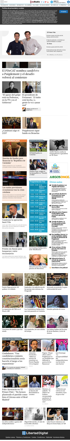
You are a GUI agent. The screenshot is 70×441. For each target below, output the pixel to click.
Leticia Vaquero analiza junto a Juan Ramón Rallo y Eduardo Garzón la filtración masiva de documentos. (59, 188)
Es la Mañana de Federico (42, 186)
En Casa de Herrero (35, 107)
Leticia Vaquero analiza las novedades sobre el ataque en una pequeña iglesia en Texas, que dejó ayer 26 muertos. (60, 198)
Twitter (44, 2)
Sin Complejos (54, 5)
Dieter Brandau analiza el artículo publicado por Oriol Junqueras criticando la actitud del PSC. (59, 262)
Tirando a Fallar (35, 99)
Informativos (20, 5)
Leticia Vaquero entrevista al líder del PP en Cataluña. (59, 207)
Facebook (42, 2)
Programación (4, 5)
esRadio (35, 1)
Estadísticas (41, 437)
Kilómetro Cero (42, 191)
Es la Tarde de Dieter (36, 56)
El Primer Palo (62, 5)
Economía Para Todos (36, 89)
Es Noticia (42, 194)
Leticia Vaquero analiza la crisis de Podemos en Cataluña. (59, 215)
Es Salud (36, 60)
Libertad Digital (35, 433)
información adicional (37, 20)
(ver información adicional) (18, 18)
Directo (60, 2)
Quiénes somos (10, 437)
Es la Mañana (28, 5)
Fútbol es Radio (24, 43)
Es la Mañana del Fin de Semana (36, 85)
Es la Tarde (35, 5)
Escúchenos (12, 5)
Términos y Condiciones (23, 437)
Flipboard (46, 2)
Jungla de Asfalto (36, 81)
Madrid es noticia (42, 197)
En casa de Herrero (45, 5)
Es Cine (35, 67)
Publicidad (49, 437)
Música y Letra (35, 96)
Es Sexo (49, 43)
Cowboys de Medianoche (35, 64)
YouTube (48, 2)
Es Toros (36, 103)
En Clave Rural (36, 74)
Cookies (34, 437)
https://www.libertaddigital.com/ (19, 12)
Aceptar (63, 11)
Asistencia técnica (58, 437)
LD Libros (36, 71)
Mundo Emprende (36, 92)
